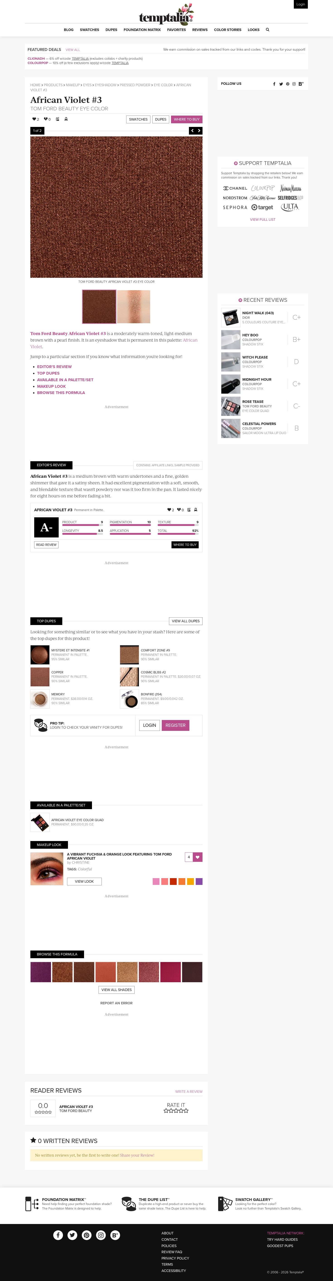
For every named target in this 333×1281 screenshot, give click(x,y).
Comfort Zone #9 (155, 650)
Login (301, 4)
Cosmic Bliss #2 (153, 672)
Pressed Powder (135, 85)
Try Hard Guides (282, 1239)
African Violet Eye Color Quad (77, 820)
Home (35, 85)
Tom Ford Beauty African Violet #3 (68, 333)
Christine (80, 862)
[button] (68, 30)
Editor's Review (54, 366)
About (168, 1233)
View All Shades (116, 990)
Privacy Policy (175, 1258)
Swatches (138, 119)
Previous (192, 131)
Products (53, 85)
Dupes (160, 119)
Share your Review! (137, 1155)
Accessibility (174, 1271)
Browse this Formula (61, 392)
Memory (58, 694)
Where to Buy (187, 119)
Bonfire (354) (151, 694)
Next (199, 131)
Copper (57, 672)
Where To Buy (185, 545)
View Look (84, 881)
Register (176, 725)
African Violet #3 (66, 99)
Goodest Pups (280, 1246)
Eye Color (163, 85)
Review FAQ (172, 1252)
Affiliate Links (162, 465)
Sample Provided (187, 465)
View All (73, 50)
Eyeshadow (105, 85)
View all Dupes (186, 621)
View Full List (262, 219)
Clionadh (36, 59)
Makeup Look (51, 386)
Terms (167, 1264)
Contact (170, 1239)
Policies (169, 1246)
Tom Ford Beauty (54, 108)
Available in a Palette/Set (65, 379)
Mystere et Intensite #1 (70, 650)
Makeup (73, 85)
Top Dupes (48, 373)
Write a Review (189, 1091)
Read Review (46, 545)
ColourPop (38, 63)
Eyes (87, 85)
